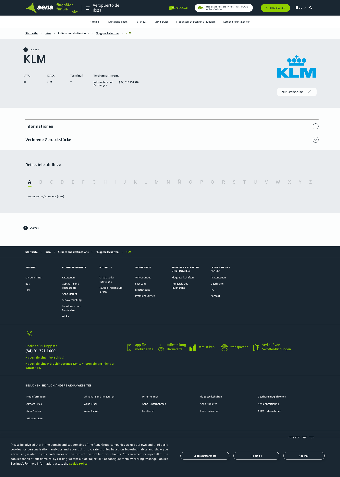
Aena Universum (209, 411)
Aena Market (69, 294)
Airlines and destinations (73, 33)
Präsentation (218, 277)
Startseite (31, 33)
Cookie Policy (78, 463)
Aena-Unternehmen (154, 404)
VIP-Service (161, 21)
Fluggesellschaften (107, 33)
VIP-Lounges (143, 277)
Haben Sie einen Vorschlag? (45, 357)
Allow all (304, 456)
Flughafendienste (117, 21)
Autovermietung (72, 300)
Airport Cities (34, 404)
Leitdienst (148, 411)
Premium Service (145, 296)
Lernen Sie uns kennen (236, 21)
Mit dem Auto (33, 277)
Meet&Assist (142, 289)
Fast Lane (140, 283)
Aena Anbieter (208, 404)
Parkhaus (141, 21)
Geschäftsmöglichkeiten (272, 396)
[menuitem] (94, 22)
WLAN (65, 316)
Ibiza (48, 33)
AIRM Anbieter (34, 418)
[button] (88, 8)
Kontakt (215, 296)
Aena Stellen (33, 411)
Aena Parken (91, 411)
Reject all (256, 456)
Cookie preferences (204, 456)
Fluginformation (36, 396)
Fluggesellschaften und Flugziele (195, 21)
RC (212, 289)
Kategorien (68, 277)
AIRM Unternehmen (269, 411)
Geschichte (217, 283)
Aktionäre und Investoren (99, 396)
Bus (27, 283)
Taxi (27, 289)
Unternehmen (150, 396)
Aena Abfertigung (268, 404)
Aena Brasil (90, 404)
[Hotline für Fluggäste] (73, 336)
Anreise (94, 21)
